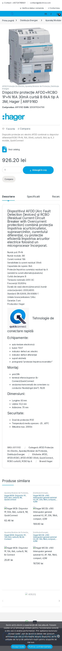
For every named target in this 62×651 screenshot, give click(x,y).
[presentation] (59, 601)
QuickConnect (46, 458)
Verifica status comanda (33, 8)
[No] (58, 636)
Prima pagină (8, 20)
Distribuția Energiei (28, 20)
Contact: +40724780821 (15, 3)
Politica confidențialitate (40, 647)
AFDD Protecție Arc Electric (13, 86)
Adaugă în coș (39, 170)
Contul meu (55, 8)
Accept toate (18, 647)
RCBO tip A (27, 461)
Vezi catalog (14, 149)
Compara (25, 129)
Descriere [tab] (8, 196)
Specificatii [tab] (33, 196)
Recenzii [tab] (57, 196)
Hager (49, 461)
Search (46, 13)
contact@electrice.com (40, 3)
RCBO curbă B (14, 461)
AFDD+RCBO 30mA (29, 458)
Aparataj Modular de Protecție (37, 86)
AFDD (44, 454)
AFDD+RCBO (13, 458)
